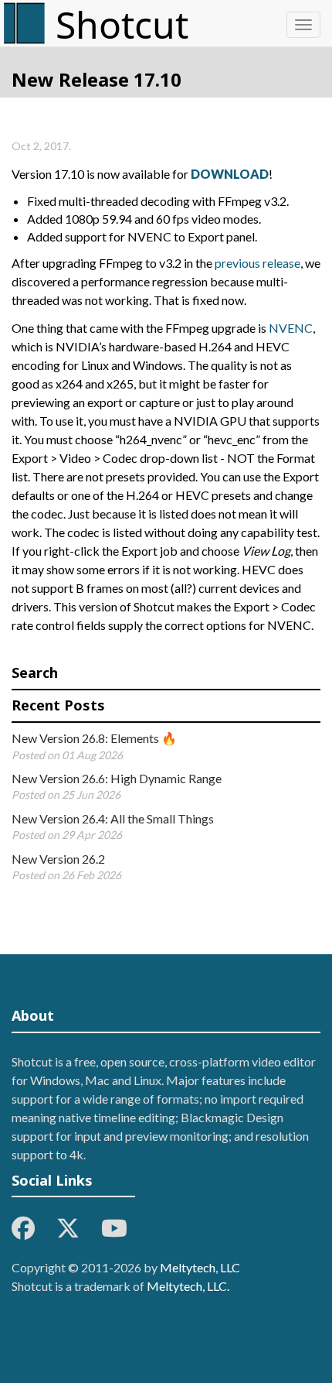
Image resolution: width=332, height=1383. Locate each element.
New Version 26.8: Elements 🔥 (94, 738)
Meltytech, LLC (200, 1267)
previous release (257, 262)
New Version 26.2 (58, 858)
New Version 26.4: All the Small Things (113, 818)
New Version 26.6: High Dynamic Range (117, 778)
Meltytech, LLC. (188, 1286)
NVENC (291, 327)
